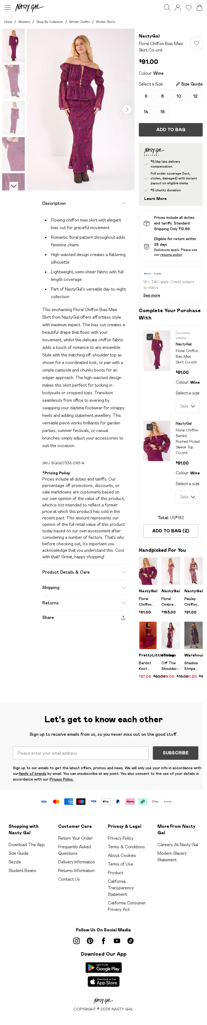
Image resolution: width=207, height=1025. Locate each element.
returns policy (171, 254)
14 (146, 112)
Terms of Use (120, 864)
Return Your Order (75, 838)
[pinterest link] (90, 941)
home (8, 21)
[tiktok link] (130, 941)
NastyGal (149, 36)
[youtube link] (117, 941)
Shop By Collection (49, 21)
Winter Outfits (79, 21)
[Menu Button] (7, 7)
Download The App (27, 844)
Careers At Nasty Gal (177, 844)
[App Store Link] (103, 974)
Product (115, 872)
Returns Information (76, 870)
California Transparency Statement (121, 888)
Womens (24, 21)
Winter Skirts (105, 21)
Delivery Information (76, 862)
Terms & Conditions (126, 846)
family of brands (32, 773)
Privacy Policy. (62, 779)
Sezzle (15, 862)
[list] (80, 109)
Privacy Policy (120, 838)
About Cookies (122, 855)
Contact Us (69, 879)
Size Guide (19, 853)
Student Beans (22, 870)
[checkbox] (151, 337)
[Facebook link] (103, 941)
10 (179, 96)
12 (195, 96)
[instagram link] (76, 941)
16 (162, 112)
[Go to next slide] (127, 109)
